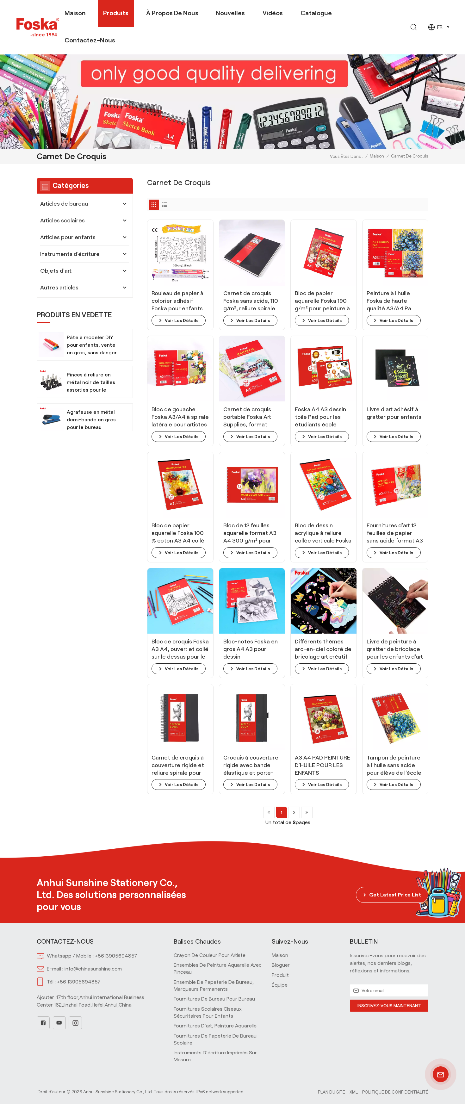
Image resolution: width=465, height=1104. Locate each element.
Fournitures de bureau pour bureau (214, 999)
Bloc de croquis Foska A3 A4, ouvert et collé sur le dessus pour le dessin (180, 649)
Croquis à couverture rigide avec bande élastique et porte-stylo (250, 765)
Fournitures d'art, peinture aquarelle (215, 1025)
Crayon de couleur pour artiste (209, 955)
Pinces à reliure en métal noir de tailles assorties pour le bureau (91, 383)
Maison (75, 12)
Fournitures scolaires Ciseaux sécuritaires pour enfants (208, 1012)
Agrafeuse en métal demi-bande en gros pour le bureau (91, 419)
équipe (280, 985)
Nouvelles (230, 12)
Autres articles (59, 287)
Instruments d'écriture (70, 254)
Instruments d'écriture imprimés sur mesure (215, 1056)
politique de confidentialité (395, 1092)
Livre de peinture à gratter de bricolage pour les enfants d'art (395, 649)
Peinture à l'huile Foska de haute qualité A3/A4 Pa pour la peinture (389, 301)
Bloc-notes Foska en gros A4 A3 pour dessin (250, 649)
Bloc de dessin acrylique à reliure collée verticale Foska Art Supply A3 (323, 533)
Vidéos (273, 12)
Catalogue (316, 12)
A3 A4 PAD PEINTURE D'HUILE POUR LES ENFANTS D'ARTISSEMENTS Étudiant (322, 765)
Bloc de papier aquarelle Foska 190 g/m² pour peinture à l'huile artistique (322, 301)
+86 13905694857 (79, 981)
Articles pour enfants (68, 237)
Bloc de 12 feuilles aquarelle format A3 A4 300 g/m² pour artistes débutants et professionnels (251, 533)
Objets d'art (55, 271)
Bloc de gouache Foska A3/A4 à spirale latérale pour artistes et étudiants (180, 417)
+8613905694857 (116, 955)
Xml (354, 1092)
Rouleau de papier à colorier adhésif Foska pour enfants (177, 301)
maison (280, 955)
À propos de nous (172, 12)
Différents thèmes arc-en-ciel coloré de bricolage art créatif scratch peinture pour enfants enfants (323, 649)
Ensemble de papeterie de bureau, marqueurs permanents (214, 985)
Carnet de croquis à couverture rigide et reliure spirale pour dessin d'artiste (178, 765)
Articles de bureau (64, 204)
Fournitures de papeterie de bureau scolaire (215, 1039)
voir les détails (181, 320)
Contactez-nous (90, 40)
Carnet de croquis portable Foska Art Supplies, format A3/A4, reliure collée (250, 417)
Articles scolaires (62, 220)
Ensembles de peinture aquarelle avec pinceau (218, 968)
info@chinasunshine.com (93, 968)
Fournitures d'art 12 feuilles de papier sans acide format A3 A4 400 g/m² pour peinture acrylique (395, 533)
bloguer (281, 965)
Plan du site (331, 1092)
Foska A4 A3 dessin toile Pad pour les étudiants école (320, 417)
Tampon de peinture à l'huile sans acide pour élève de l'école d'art (394, 765)
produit (280, 975)
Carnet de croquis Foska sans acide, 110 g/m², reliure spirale (250, 301)
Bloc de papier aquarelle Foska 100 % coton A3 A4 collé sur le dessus (178, 533)
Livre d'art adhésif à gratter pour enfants (394, 413)
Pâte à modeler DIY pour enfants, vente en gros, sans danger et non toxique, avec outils (92, 346)
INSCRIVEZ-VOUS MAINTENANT (389, 1005)
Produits (115, 12)
